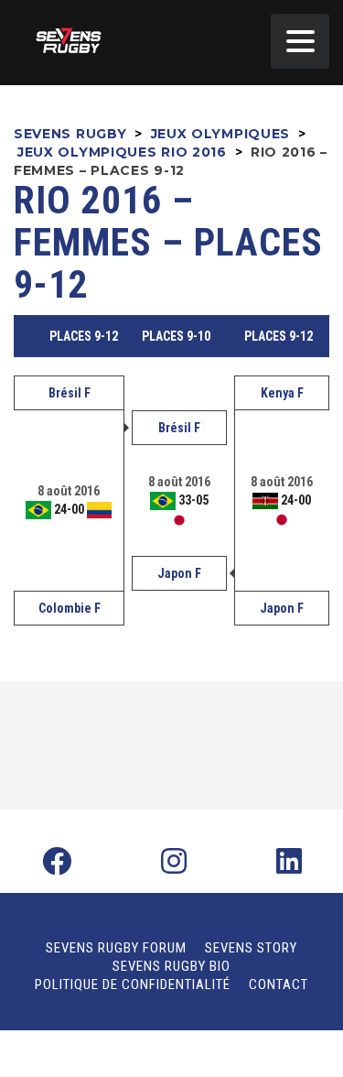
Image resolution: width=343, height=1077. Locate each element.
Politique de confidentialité (132, 984)
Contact (278, 984)
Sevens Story (251, 948)
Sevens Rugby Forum (116, 948)
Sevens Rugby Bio (171, 966)
